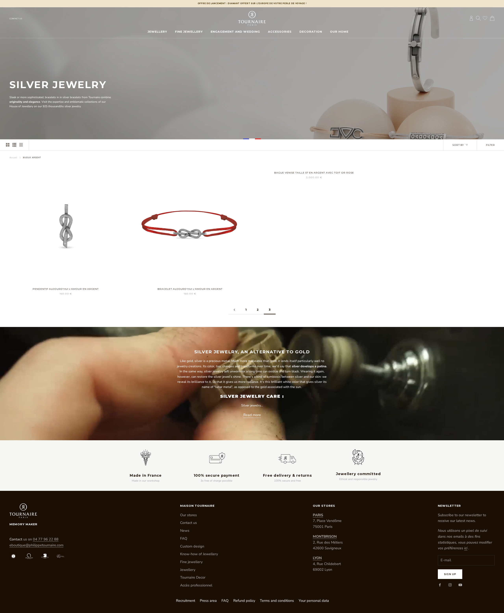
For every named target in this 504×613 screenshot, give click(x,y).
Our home (339, 31)
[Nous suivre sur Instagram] (450, 585)
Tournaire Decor (192, 577)
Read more (252, 415)
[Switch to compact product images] (21, 144)
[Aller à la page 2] (234, 309)
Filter (490, 144)
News (184, 530)
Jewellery (157, 31)
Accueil (13, 157)
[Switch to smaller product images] (14, 144)
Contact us (15, 18)
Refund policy (244, 600)
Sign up (450, 574)
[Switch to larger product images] (7, 144)
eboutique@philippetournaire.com (36, 545)
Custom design (192, 546)
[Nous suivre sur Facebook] (440, 585)
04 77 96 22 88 (45, 539)
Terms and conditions (277, 600)
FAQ (183, 538)
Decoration (310, 31)
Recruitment (185, 600)
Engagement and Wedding (235, 31)
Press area (208, 600)
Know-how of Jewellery (199, 554)
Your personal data (314, 600)
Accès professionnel (196, 585)
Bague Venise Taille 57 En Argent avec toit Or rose (314, 172)
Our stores (188, 515)
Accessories (280, 31)
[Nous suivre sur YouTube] (460, 585)
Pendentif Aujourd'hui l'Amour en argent (66, 288)
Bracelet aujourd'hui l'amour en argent (190, 288)
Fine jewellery (189, 31)
